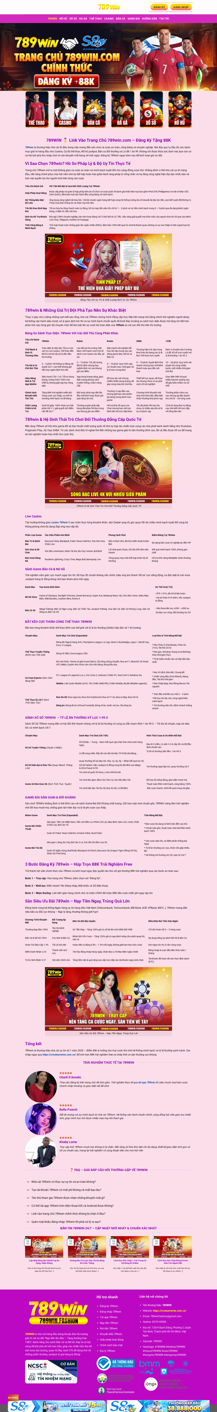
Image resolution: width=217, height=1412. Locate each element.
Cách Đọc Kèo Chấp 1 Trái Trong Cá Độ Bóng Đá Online (130, 1261)
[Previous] (24, 1258)
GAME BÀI (134, 18)
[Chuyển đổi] (28, 1182)
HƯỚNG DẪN (149, 18)
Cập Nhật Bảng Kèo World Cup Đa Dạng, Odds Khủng (44, 1261)
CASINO (109, 18)
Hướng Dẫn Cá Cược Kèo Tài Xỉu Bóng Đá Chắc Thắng (87, 1261)
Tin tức (164, 18)
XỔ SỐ (73, 18)
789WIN (29, 1334)
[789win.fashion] (108, 7)
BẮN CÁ (120, 18)
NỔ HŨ (63, 18)
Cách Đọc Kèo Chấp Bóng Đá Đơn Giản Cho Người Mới (173, 1261)
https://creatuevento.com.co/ (59, 1054)
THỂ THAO (95, 18)
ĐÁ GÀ (83, 18)
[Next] (192, 1258)
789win (52, 18)
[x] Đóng (13, 1397)
